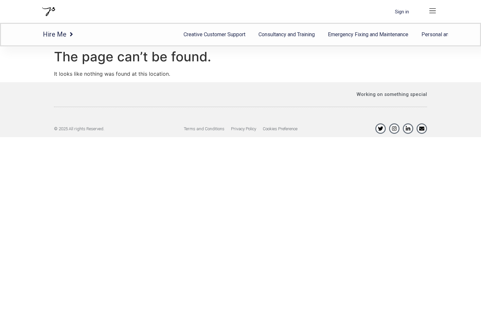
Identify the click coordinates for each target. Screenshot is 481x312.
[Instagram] (394, 128)
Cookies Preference (280, 128)
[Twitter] (380, 128)
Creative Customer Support (214, 34)
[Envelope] (422, 128)
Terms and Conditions (204, 128)
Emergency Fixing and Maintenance (368, 34)
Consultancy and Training (286, 34)
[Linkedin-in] (408, 128)
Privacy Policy (243, 128)
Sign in (402, 12)
